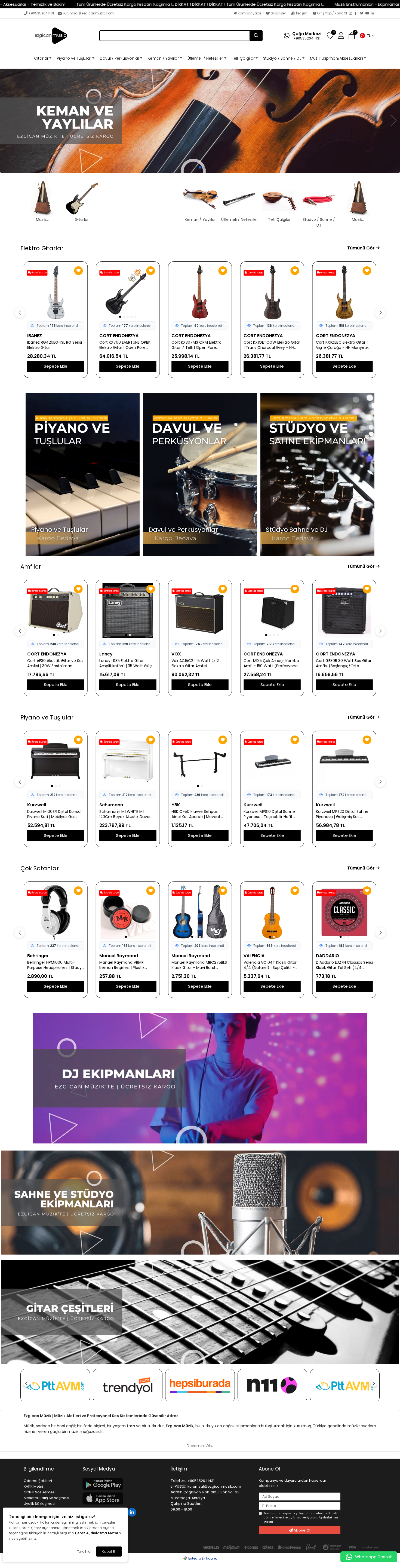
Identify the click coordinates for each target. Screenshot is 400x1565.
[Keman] (200, 121)
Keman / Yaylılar (163, 58)
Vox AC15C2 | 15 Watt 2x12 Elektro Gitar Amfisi (123, 663)
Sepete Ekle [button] (55, 366)
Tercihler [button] (84, 1551)
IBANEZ (34, 335)
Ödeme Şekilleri (38, 1480)
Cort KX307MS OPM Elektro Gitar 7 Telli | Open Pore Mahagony (196, 345)
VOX (104, 654)
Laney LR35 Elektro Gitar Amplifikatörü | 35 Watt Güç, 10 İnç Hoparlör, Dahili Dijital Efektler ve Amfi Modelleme (54, 663)
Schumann (39, 805)
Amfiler (30, 567)
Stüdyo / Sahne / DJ (282, 58)
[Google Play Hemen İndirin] (123, 1484)
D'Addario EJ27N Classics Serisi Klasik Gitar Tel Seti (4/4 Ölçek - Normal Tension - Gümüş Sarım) (272, 965)
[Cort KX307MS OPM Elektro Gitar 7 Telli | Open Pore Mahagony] (199, 292)
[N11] (272, 1385)
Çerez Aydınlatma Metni (96, 1533)
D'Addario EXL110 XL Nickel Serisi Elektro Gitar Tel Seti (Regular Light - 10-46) (340, 965)
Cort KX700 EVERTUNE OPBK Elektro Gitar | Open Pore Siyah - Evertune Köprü (124, 345)
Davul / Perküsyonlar (119, 58)
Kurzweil (180, 805)
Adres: (176, 1492)
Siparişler (278, 13)
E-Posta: (178, 1486)
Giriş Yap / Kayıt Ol (332, 13)
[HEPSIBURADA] (200, 1385)
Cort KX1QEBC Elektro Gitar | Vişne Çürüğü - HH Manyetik (342, 345)
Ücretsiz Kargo (39, 272)
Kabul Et (108, 1551)
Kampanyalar (249, 13)
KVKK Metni (33, 1486)
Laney (34, 654)
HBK (103, 805)
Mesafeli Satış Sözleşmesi (46, 1497)
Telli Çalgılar (243, 58)
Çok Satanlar (39, 868)
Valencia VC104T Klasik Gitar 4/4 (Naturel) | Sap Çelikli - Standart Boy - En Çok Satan (198, 965)
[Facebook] (357, 13)
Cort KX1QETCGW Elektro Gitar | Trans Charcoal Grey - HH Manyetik (272, 345)
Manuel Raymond (46, 956)
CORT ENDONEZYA (119, 335)
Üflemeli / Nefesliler (205, 58)
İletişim (301, 13)
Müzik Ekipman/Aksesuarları (336, 58)
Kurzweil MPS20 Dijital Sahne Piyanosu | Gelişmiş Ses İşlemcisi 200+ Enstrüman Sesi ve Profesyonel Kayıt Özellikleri (272, 814)
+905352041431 (41, 13)
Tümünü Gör (361, 248)
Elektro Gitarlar (41, 248)
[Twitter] (362, 13)
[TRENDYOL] (127, 1385)
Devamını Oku (200, 1445)
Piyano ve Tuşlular (74, 58)
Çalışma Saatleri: (186, 1503)
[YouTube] (368, 13)
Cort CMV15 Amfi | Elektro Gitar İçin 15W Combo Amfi (341, 663)
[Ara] (256, 35)
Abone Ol (301, 1530)
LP (318, 805)
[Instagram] (352, 13)
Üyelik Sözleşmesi (39, 1503)
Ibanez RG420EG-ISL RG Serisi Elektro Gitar (54, 345)
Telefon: (178, 1480)
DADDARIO (255, 956)
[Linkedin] (132, 1512)
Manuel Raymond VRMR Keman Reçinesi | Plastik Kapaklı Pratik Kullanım (49, 965)
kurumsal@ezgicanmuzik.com (88, 13)
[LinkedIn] (373, 13)
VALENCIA (181, 956)
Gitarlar (41, 58)
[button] (367, 35)
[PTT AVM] (55, 1385)
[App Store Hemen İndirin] (123, 1498)
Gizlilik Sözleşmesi (40, 1492)
